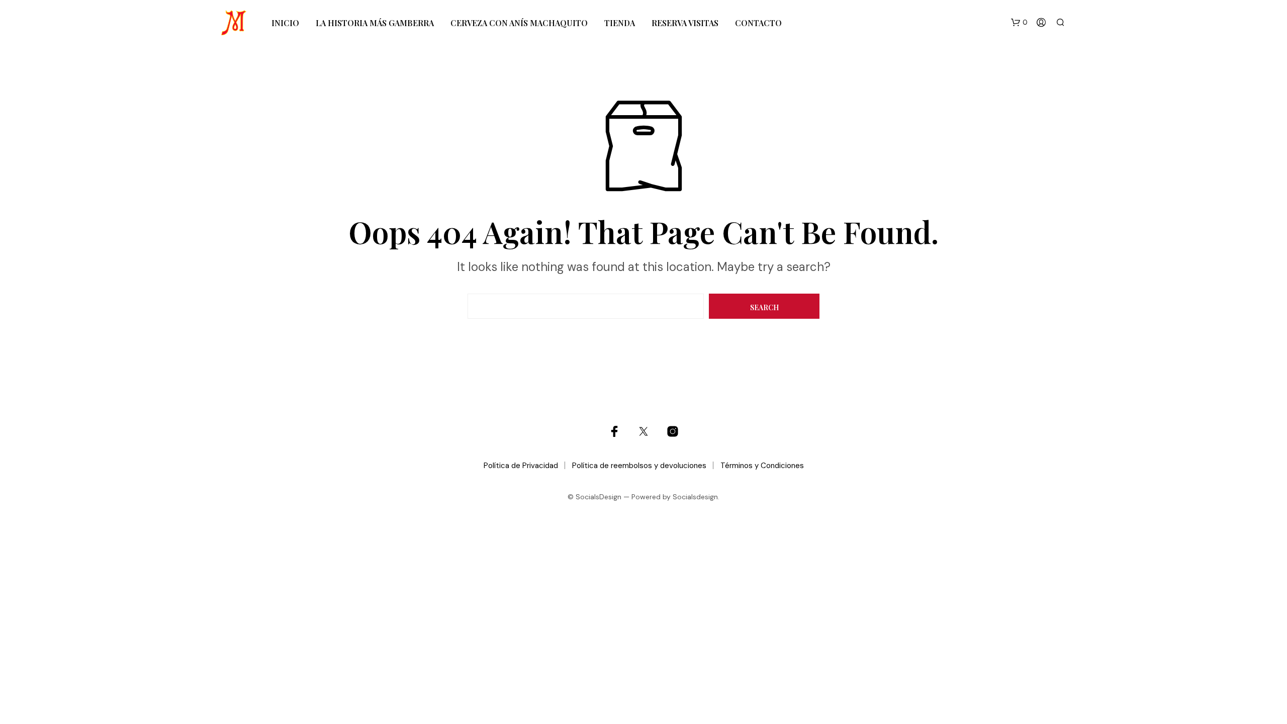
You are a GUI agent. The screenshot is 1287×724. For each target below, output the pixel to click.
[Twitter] (643, 431)
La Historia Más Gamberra (375, 23)
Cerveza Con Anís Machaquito (519, 23)
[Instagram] (673, 431)
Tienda (619, 23)
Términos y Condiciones (762, 466)
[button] (1019, 23)
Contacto (758, 23)
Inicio (285, 23)
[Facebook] (614, 431)
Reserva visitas (685, 23)
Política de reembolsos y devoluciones (639, 466)
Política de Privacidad (521, 466)
